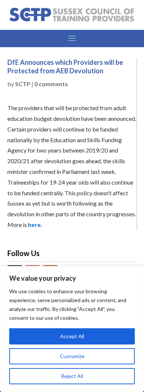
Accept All (72, 336)
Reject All (72, 376)
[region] (72, 329)
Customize (72, 356)
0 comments (51, 83)
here (34, 224)
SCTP (22, 83)
